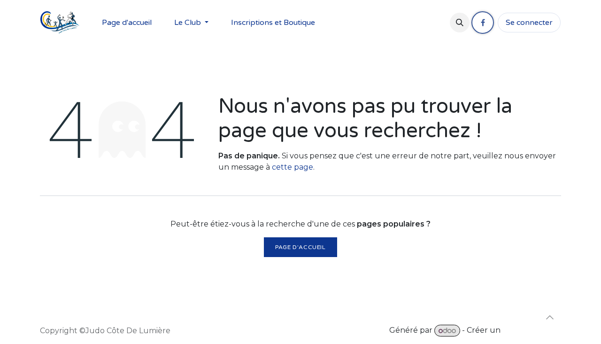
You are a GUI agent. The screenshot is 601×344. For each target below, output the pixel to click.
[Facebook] (482, 22)
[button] (460, 22)
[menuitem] (127, 22)
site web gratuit (531, 330)
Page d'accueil (300, 247)
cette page (292, 167)
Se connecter (529, 22)
